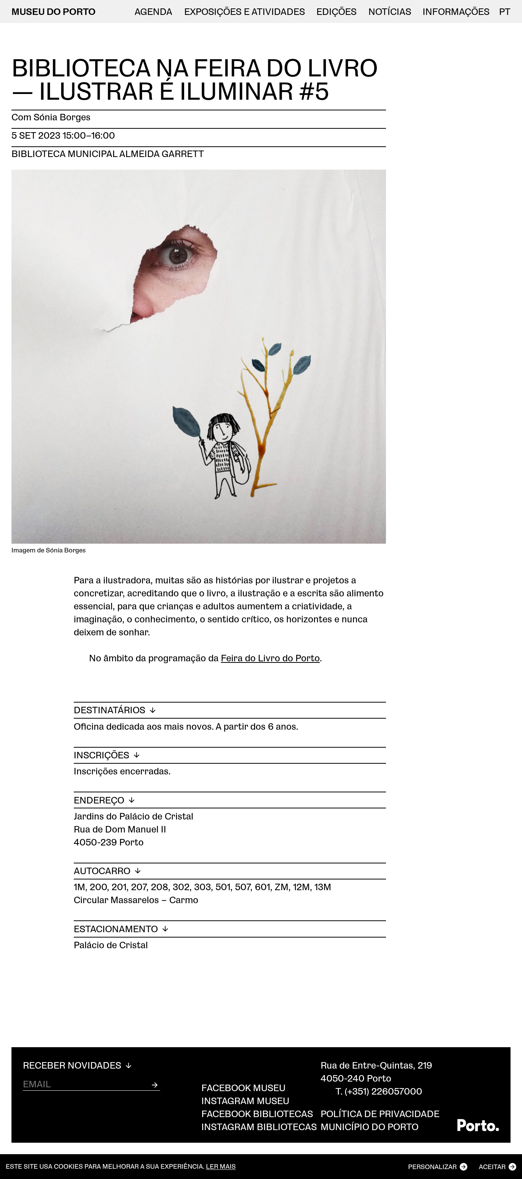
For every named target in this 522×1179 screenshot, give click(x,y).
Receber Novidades (73, 1065)
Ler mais (221, 1166)
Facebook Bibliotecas (257, 1113)
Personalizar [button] (432, 1166)
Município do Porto (369, 1126)
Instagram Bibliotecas (259, 1126)
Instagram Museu (245, 1100)
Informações (456, 11)
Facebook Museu (243, 1087)
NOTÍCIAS (389, 11)
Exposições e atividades (244, 11)
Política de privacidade (380, 1113)
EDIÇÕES (336, 11)
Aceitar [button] (492, 1166)
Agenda (153, 11)
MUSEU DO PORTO (53, 11)
